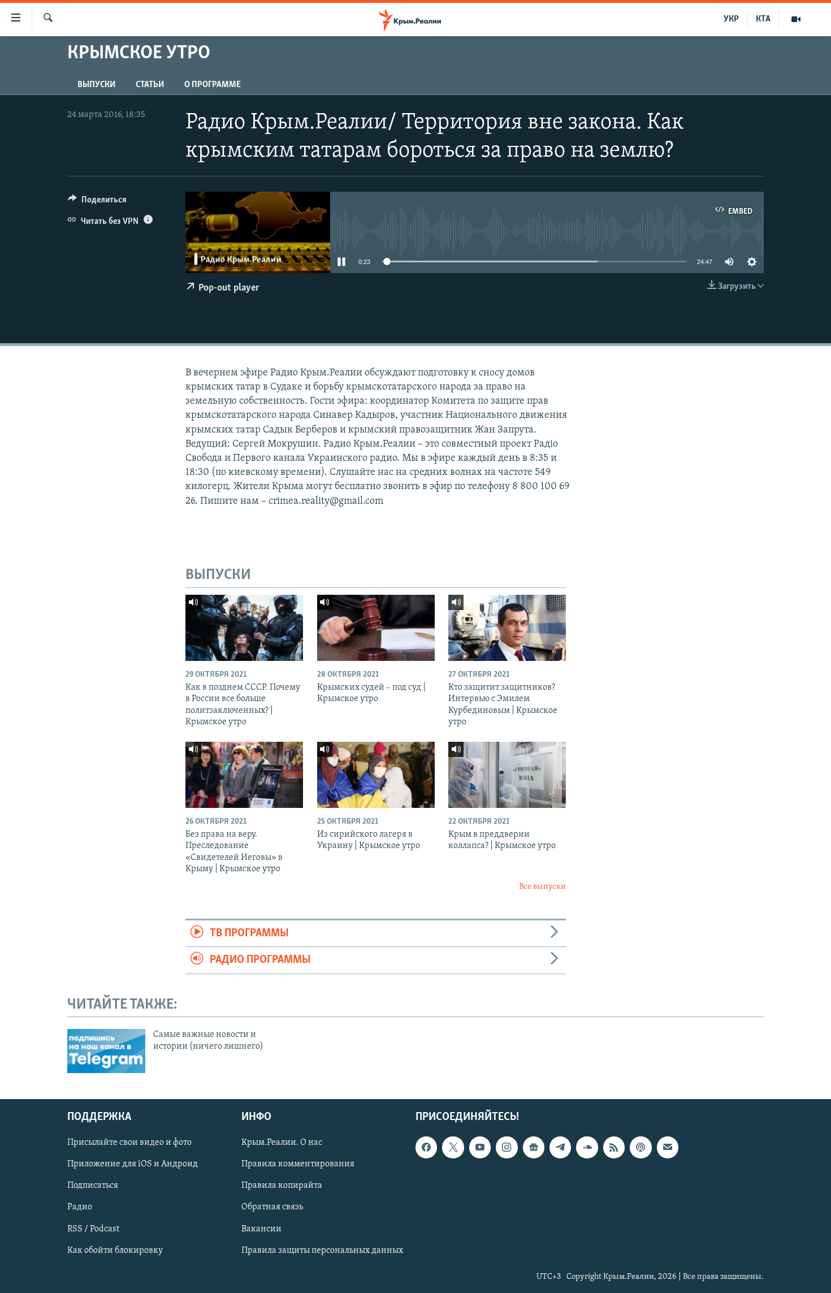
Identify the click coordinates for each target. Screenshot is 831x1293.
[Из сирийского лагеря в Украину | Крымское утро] (376, 775)
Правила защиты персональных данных (322, 1250)
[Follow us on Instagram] (506, 1147)
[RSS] (614, 1147)
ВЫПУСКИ (96, 84)
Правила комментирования (297, 1164)
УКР (731, 19)
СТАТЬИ (150, 84)
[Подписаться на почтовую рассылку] (667, 1147)
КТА (763, 19)
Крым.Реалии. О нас (281, 1142)
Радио (79, 1207)
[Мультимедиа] (796, 19)
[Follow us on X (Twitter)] (453, 1147)
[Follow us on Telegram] (560, 1147)
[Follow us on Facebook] (426, 1147)
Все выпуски (542, 887)
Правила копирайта (281, 1186)
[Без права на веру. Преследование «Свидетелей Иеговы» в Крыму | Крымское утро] (244, 775)
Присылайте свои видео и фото (129, 1142)
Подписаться (92, 1186)
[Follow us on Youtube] (480, 1147)
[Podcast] (640, 1147)
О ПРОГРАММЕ (212, 84)
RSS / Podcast (93, 1229)
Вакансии (261, 1229)
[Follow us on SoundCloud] (587, 1147)
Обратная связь (272, 1207)
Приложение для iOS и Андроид (132, 1164)
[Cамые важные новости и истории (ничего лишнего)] (106, 1051)
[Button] (97, 202)
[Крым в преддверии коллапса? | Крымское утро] (507, 775)
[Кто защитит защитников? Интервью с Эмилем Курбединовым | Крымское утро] (507, 628)
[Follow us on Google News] (533, 1147)
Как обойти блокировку (115, 1250)
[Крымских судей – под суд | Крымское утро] (376, 628)
